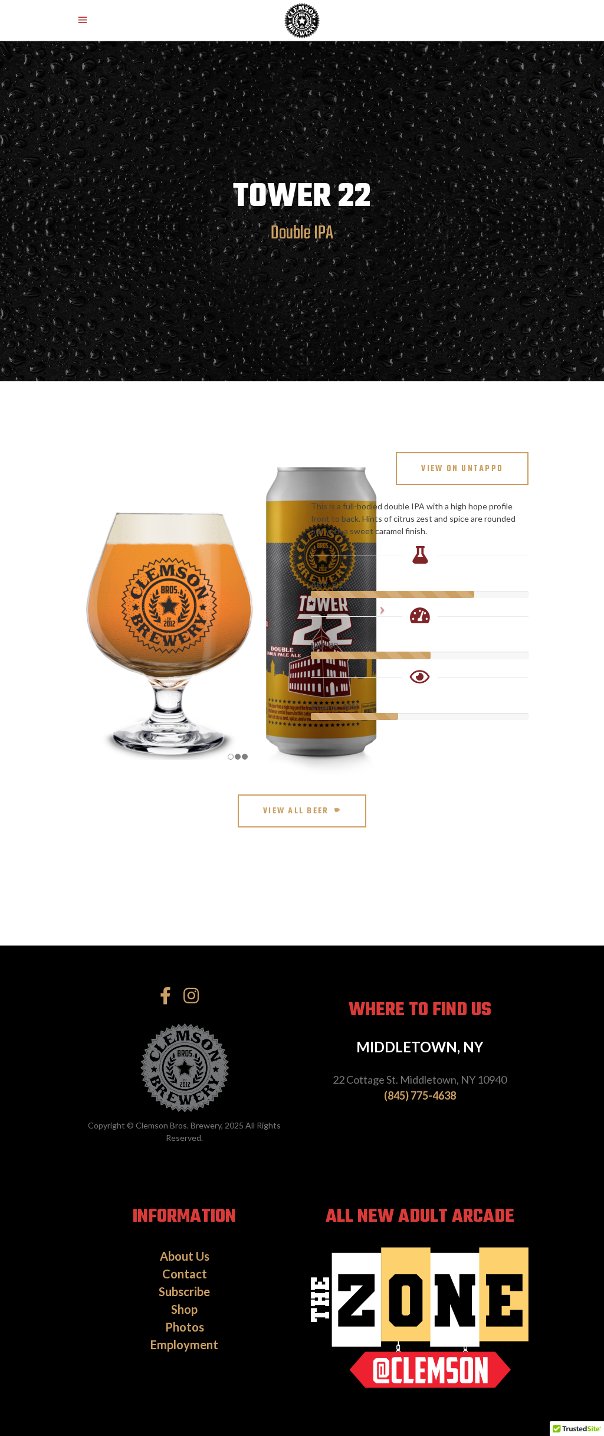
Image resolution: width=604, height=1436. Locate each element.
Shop (184, 1309)
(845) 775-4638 (420, 1095)
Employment (184, 1344)
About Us (184, 1256)
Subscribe (184, 1291)
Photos (184, 1327)
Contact (184, 1274)
